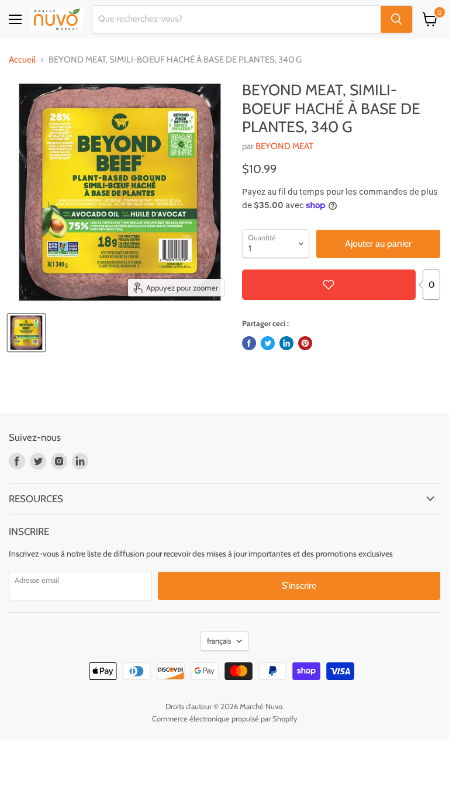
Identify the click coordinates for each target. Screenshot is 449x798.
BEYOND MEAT (284, 146)
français (219, 640)
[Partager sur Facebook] (249, 343)
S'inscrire (299, 585)
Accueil (22, 60)
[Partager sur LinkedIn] (286, 343)
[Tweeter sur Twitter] (268, 343)
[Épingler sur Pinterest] (305, 343)
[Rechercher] (396, 19)
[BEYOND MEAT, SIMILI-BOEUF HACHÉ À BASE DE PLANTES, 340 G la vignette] (26, 332)
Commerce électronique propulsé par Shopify (225, 718)
